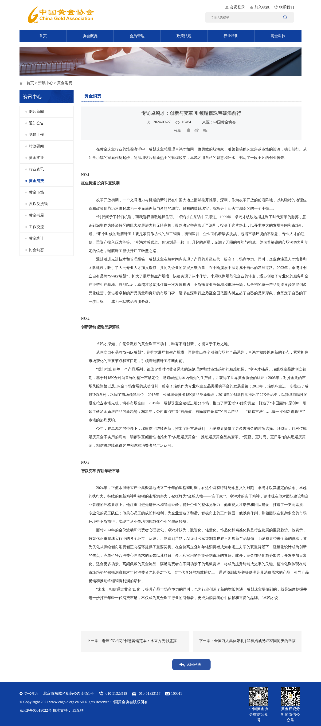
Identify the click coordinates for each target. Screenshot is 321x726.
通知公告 (36, 123)
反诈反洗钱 (38, 204)
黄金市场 (36, 192)
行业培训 (231, 36)
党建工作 (36, 135)
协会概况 (90, 36)
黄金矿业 (36, 158)
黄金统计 (36, 238)
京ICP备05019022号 (36, 710)
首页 (43, 36)
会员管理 (137, 36)
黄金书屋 (36, 215)
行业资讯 (36, 169)
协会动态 (36, 250)
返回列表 (193, 665)
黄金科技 (278, 36)
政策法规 (184, 36)
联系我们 (286, 7)
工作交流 (36, 227)
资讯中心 (45, 83)
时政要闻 (36, 146)
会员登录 (237, 7)
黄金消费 (36, 181)
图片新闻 (36, 112)
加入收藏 (262, 7)
